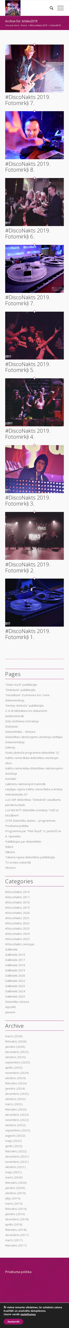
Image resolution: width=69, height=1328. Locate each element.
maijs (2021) (13, 1172)
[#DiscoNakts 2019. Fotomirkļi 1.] (34, 625)
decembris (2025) (17, 1052)
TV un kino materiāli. (18, 862)
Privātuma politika (17, 826)
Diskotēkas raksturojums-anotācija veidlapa (33, 737)
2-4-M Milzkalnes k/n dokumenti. (26, 711)
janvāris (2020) (15, 1188)
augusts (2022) (15, 1135)
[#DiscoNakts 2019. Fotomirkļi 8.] (34, 158)
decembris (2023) (17, 1094)
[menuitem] (49, 8)
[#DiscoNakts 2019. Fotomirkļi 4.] (34, 425)
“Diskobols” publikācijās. (20, 690)
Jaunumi (10, 1012)
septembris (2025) (17, 1062)
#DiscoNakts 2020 (17, 913)
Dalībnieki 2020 (15, 975)
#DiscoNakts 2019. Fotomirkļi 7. (27, 100)
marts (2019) (14, 1203)
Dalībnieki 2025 (15, 996)
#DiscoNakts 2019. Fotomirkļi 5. (27, 367)
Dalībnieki (11, 949)
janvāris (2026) (15, 1046)
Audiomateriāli (14, 716)
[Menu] (58, 8)
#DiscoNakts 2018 (17, 902)
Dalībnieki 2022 (15, 981)
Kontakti (10, 779)
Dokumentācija (15, 742)
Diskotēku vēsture (17, 1002)
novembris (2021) (17, 1162)
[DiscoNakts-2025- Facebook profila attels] (28, 8)
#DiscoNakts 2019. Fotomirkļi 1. (27, 634)
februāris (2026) (16, 1041)
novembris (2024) (17, 1073)
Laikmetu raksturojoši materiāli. (25, 784)
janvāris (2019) (15, 1214)
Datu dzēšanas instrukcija (22, 721)
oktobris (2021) (15, 1167)
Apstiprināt (13, 1321)
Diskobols (11, 726)
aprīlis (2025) (13, 1067)
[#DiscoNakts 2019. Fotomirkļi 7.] (34, 91)
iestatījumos (28, 1314)
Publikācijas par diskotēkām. (23, 841)
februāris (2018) (16, 1230)
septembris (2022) (17, 1130)
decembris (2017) (17, 1235)
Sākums (10, 852)
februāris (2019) (16, 1209)
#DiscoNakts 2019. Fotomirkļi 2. (27, 567)
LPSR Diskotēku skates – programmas (30, 820)
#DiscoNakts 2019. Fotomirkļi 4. (27, 433)
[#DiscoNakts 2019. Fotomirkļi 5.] (34, 358)
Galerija (10, 747)
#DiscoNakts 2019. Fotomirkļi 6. (27, 233)
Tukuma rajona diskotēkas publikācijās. (30, 857)
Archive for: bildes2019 (21, 21)
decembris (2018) (17, 1219)
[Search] (49, 8)
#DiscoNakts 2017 (17, 897)
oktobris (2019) (15, 1193)
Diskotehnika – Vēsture (20, 732)
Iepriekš (10, 1007)
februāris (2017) (16, 1245)
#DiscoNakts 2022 (17, 923)
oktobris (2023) (15, 1099)
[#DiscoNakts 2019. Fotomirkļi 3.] (34, 492)
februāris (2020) (16, 1182)
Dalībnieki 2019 (15, 970)
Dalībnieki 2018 (15, 965)
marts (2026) (14, 1036)
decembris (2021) (17, 1156)
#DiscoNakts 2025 (17, 939)
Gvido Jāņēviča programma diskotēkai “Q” (32, 752)
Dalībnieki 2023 (15, 986)
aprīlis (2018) (13, 1224)
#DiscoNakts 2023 (17, 928)
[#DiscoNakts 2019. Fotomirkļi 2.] (34, 558)
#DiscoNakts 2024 (17, 934)
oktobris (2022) (15, 1125)
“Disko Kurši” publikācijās (21, 684)
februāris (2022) (16, 1151)
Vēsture (10, 868)
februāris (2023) (16, 1109)
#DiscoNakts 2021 (17, 918)
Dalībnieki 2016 (15, 954)
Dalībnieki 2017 (15, 960)
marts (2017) (14, 1240)
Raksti (9, 847)
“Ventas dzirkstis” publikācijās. (24, 705)
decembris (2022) (17, 1114)
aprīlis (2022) (13, 1146)
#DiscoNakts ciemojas (19, 944)
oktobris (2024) (15, 1078)
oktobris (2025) (15, 1057)
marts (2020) (14, 1177)
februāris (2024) (16, 1083)
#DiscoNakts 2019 (17, 907)
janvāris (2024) (15, 1088)
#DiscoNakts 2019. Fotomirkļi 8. (27, 166)
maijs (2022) (13, 1141)
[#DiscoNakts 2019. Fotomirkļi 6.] (34, 225)
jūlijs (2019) (13, 1198)
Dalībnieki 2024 (15, 991)
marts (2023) (14, 1104)
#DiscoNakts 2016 (17, 892)
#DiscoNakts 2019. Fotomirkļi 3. (27, 500)
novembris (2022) (17, 1120)
